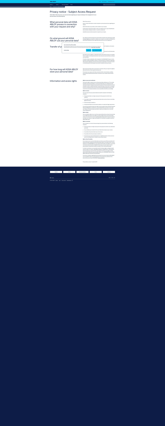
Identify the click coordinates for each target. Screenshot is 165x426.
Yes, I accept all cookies (97, 50)
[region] (83, 48)
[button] (53, 4)
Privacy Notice (98, 47)
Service (57, 4)
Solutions (51, 4)
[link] (100, 1)
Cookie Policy (93, 47)
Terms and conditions (65, 4)
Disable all (88, 50)
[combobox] (109, 4)
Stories (71, 4)
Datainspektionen (101, 157)
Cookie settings (66, 50)
